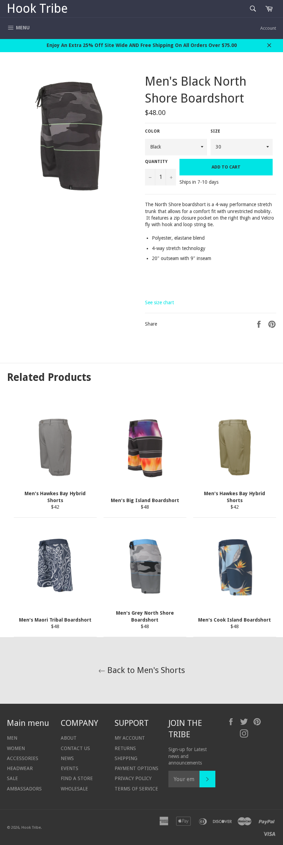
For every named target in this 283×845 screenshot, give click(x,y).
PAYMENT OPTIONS (136, 768)
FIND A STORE (77, 778)
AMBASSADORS (24, 788)
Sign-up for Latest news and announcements (187, 756)
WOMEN (16, 748)
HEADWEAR (20, 768)
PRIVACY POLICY (133, 778)
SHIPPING (126, 758)
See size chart (159, 302)
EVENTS (69, 768)
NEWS (67, 758)
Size (215, 131)
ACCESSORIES (22, 758)
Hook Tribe (37, 8)
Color (152, 131)
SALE (12, 778)
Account (268, 28)
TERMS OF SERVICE (136, 788)
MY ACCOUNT (130, 738)
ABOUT (69, 738)
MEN (12, 738)
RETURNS (125, 748)
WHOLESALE (74, 788)
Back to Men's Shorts (145, 670)
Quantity (156, 161)
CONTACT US (75, 748)
